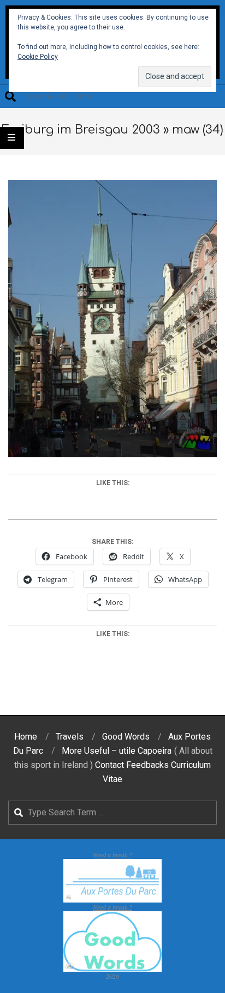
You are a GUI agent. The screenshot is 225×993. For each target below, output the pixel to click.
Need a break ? (112, 854)
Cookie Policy (37, 56)
